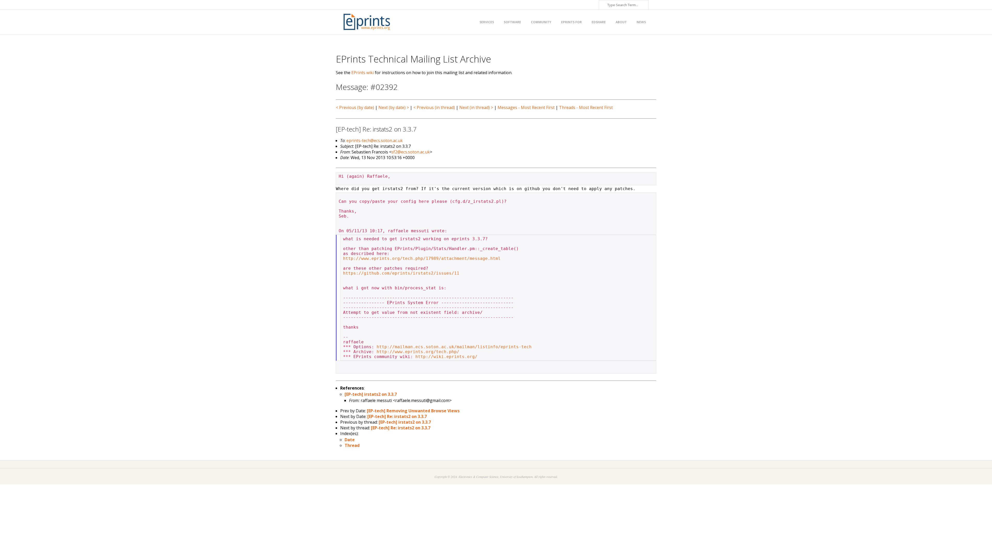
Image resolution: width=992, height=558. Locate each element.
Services (486, 22)
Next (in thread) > (476, 107)
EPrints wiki (362, 72)
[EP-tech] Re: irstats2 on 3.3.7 (397, 416)
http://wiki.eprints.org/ (446, 356)
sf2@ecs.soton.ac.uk (410, 152)
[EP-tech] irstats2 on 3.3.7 (371, 394)
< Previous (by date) (355, 107)
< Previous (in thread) (434, 107)
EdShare (599, 22)
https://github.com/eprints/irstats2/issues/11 (401, 273)
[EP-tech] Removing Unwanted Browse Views (413, 411)
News (641, 22)
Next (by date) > (393, 107)
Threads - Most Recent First (586, 107)
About (621, 22)
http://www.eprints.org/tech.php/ (418, 351)
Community (541, 22)
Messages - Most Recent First (526, 107)
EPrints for (571, 22)
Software (512, 22)
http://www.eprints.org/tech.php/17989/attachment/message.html (422, 258)
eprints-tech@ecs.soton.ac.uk (374, 140)
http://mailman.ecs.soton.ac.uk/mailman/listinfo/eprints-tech (454, 346)
